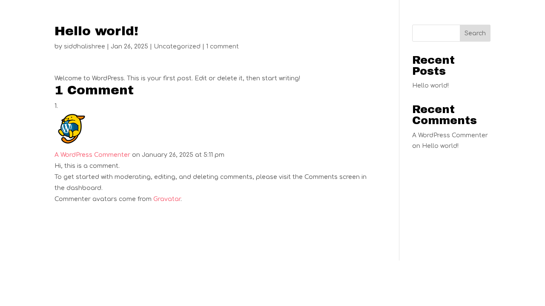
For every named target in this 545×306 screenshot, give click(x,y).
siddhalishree (84, 46)
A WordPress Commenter (92, 155)
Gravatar (167, 199)
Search (475, 33)
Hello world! (430, 85)
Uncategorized (177, 46)
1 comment (222, 46)
